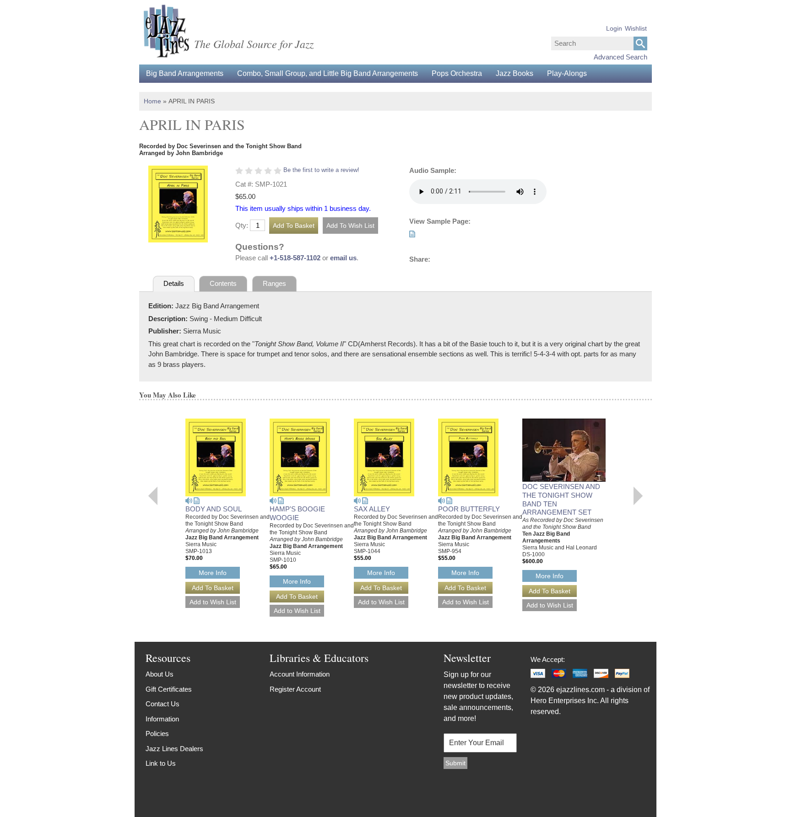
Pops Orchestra (457, 73)
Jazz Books (514, 73)
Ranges (274, 283)
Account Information (300, 674)
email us (343, 258)
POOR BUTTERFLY (469, 509)
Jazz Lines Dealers (174, 748)
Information (162, 719)
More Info (213, 572)
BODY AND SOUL (213, 509)
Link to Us (161, 763)
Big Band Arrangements (184, 73)
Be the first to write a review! (321, 170)
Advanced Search (620, 57)
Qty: (241, 225)
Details (173, 283)
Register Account (295, 689)
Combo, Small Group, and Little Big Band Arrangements (327, 73)
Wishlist (636, 28)
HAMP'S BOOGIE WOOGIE (297, 513)
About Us (159, 674)
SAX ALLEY (372, 509)
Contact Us (162, 704)
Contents (223, 283)
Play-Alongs (567, 73)
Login (614, 28)
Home (152, 101)
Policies (157, 733)
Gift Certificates (169, 689)
